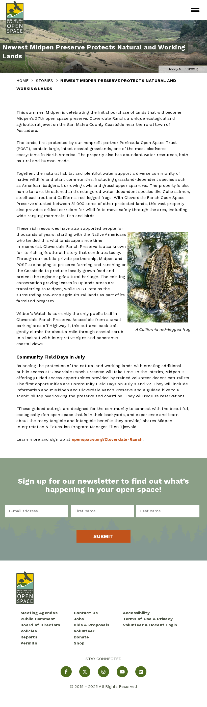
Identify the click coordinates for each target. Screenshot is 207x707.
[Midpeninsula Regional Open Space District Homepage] (14, 10)
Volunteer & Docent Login (150, 625)
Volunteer (84, 631)
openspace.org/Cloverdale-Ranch (107, 439)
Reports (28, 637)
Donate (81, 637)
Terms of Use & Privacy (148, 618)
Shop (79, 643)
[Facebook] (66, 671)
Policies (28, 631)
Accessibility (136, 612)
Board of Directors (40, 625)
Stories (45, 80)
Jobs (79, 618)
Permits (28, 643)
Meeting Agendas (39, 612)
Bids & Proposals (91, 625)
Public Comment (37, 618)
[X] (84, 671)
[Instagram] (103, 671)
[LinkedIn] (140, 671)
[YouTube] (122, 671)
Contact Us (86, 612)
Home (23, 80)
